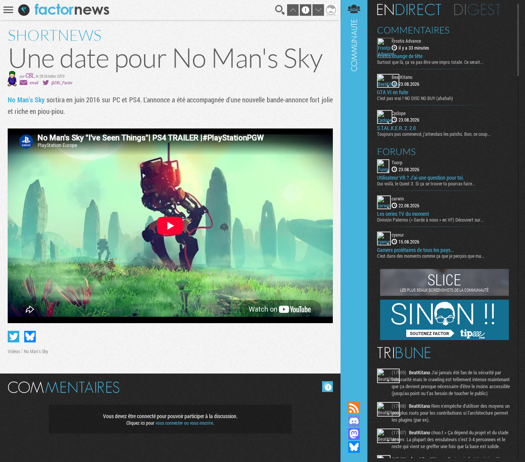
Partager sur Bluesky (30, 336)
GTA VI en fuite (392, 92)
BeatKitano (402, 77)
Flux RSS (354, 408)
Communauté (354, 193)
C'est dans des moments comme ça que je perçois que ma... (431, 256)
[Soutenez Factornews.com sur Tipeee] (444, 338)
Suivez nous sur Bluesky (354, 447)
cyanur (398, 235)
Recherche (280, 10)
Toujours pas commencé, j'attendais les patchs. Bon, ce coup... (434, 134)
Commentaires (413, 30)
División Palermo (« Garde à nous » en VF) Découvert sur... (430, 220)
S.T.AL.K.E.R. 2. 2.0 (396, 128)
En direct (409, 9)
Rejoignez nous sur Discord (354, 421)
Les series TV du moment (403, 214)
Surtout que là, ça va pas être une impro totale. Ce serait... (430, 62)
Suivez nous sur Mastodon (354, 434)
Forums (396, 151)
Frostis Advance (406, 41)
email (34, 82)
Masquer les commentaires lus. (327, 386)
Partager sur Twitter (13, 336)
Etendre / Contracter (354, 394)
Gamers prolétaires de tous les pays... (415, 250)
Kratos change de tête (399, 56)
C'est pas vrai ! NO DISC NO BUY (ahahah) (415, 98)
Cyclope (398, 113)
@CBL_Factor (61, 82)
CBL (29, 75)
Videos (14, 351)
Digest (477, 9)
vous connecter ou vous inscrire (184, 423)
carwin (398, 198)
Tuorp (397, 162)
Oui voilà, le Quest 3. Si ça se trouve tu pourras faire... (426, 183)
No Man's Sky (26, 99)
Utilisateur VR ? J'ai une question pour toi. (420, 178)
